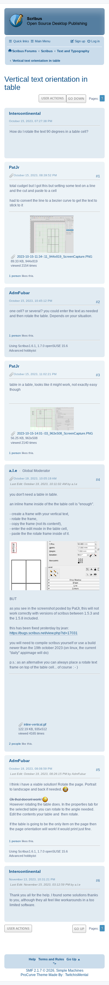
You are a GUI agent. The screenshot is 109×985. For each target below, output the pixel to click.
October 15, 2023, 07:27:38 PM (30, 121)
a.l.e (13, 470)
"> (54, 963)
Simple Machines (69, 970)
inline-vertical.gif (34, 724)
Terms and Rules (51, 959)
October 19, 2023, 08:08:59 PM (30, 768)
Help (32, 959)
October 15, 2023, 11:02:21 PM (35, 374)
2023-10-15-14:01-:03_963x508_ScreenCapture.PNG (54, 433)
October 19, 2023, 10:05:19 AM (35, 478)
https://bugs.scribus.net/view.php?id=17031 (44, 633)
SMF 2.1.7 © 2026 (40, 970)
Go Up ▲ (74, 959)
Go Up (79, 928)
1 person (15, 275)
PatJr (14, 167)
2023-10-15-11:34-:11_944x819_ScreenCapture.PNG (53, 256)
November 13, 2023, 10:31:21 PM (32, 879)
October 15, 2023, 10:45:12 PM (30, 300)
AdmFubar (19, 292)
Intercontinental (25, 113)
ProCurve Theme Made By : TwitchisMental (54, 975)
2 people (15, 743)
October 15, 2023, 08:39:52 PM (35, 175)
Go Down (76, 98)
